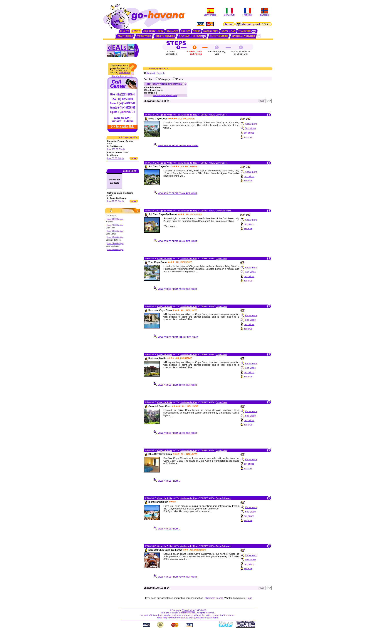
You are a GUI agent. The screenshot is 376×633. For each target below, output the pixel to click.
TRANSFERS (244, 31)
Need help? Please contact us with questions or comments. (188, 617)
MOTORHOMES (210, 31)
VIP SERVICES (144, 36)
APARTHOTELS (125, 36)
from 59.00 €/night (115, 231)
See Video (250, 128)
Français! (247, 14)
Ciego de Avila (164, 115)
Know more (251, 123)
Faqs (249, 598)
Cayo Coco (221, 115)
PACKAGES (172, 31)
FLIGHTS (124, 31)
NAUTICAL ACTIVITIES (243, 36)
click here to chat (214, 598)
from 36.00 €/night (115, 237)
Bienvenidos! (210, 14)
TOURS (196, 31)
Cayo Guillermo (223, 211)
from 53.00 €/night (115, 158)
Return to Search (155, 73)
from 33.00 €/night (115, 219)
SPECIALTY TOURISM (190, 36)
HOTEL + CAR (228, 31)
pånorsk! (264, 14)
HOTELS (136, 31)
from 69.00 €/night (115, 201)
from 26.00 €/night (115, 225)
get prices (249, 132)
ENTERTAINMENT (219, 36)
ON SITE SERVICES (165, 36)
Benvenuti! (229, 14)
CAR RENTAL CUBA (153, 31)
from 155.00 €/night (116, 149)
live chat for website (122, 76)
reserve (248, 137)
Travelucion (188, 610)
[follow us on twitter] (225, 626)
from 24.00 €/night (115, 243)
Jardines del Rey (188, 115)
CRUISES (185, 31)
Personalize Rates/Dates (165, 95)
